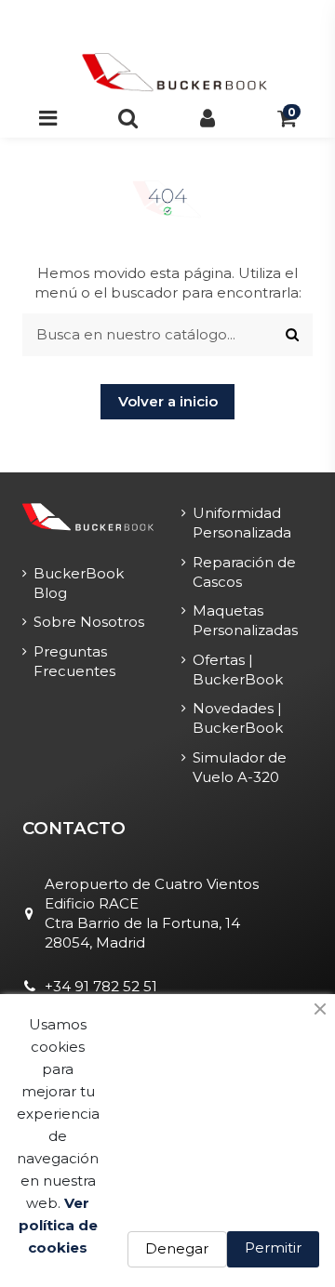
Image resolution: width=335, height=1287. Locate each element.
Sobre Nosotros (89, 621)
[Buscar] (292, 335)
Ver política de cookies (58, 1225)
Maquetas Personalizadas (245, 620)
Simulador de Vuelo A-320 (240, 767)
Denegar (176, 1248)
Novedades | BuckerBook (238, 717)
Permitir (273, 1247)
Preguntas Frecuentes (74, 661)
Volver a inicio (168, 401)
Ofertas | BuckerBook (238, 669)
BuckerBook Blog (79, 583)
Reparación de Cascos (244, 571)
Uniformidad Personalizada (242, 522)
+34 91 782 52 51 (101, 986)
